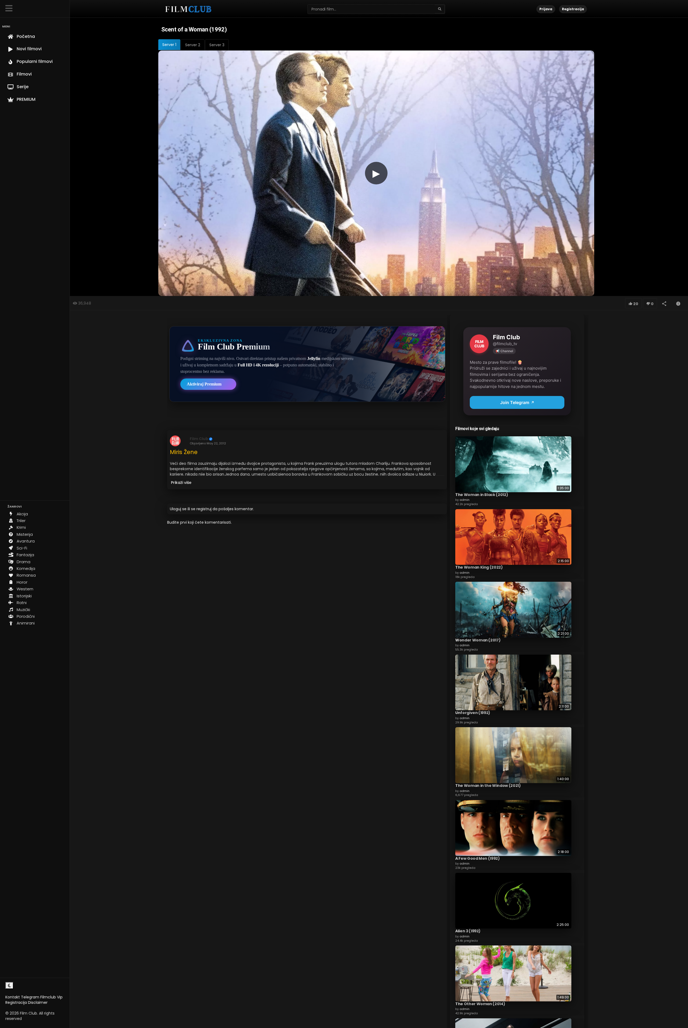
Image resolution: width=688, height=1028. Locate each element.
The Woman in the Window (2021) (488, 785)
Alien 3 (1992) (468, 931)
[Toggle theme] (9, 985)
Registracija (16, 1002)
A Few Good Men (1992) (477, 858)
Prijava (545, 9)
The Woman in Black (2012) (481, 494)
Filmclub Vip (51, 997)
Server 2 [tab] (192, 45)
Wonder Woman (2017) (477, 640)
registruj (204, 509)
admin (465, 500)
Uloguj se (178, 509)
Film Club (199, 438)
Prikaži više (181, 482)
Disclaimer (38, 1002)
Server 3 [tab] (216, 45)
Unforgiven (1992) (472, 712)
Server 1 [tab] (169, 44)
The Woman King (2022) (479, 567)
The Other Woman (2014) (480, 1003)
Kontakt (12, 997)
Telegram (30, 997)
